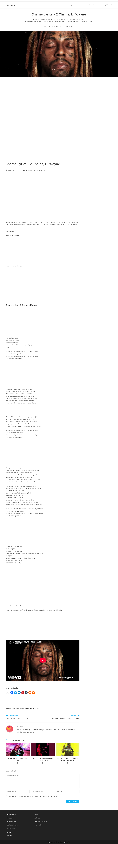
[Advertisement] (98, 112)
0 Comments (81, 19)
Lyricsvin (34, 19)
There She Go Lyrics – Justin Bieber (17, 759)
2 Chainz (62, 21)
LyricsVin (10, 4)
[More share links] (33, 692)
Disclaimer (37, 818)
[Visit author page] (9, 729)
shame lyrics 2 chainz (87, 21)
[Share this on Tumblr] (26, 692)
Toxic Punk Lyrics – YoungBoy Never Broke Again (67, 759)
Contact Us (37, 814)
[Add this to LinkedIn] (19, 692)
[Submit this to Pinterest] (22, 692)
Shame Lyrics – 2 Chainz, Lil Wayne (65, 26)
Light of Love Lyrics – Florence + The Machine (42, 759)
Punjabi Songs (11, 821)
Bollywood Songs (12, 825)
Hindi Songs (35, 610)
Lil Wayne (69, 21)
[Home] (44, 26)
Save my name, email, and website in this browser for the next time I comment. (33, 796)
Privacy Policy (38, 825)
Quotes (9, 835)
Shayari (9, 832)
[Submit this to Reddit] (29, 692)
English (43, 610)
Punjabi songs (27, 610)
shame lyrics (76, 21)
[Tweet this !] (15, 692)
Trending (10, 818)
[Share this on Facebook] (11, 692)
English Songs (70, 19)
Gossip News (11, 828)
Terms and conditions (40, 821)
